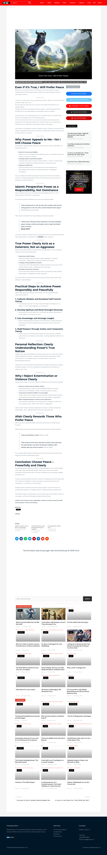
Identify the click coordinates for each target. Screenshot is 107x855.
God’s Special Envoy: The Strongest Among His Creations (38, 527)
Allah (49, 2)
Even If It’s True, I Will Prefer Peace (78, 161)
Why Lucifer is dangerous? (76, 668)
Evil (94, 2)
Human (57, 2)
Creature (72, 2)
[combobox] (48, 598)
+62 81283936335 (84, 837)
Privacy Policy (58, 836)
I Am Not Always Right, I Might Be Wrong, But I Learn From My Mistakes (78, 135)
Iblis (64, 2)
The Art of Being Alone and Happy (79, 716)
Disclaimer (57, 834)
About (100, 2)
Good (89, 2)
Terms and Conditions (60, 829)
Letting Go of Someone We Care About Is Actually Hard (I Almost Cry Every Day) (78, 646)
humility (40, 237)
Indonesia (82, 835)
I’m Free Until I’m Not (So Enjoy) (77, 622)
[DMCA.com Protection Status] (10, 837)
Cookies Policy (58, 832)
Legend (81, 2)
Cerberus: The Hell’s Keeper (25, 782)
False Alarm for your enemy (25, 689)
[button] (17, 538)
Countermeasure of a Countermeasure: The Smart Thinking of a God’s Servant (51, 784)
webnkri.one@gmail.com (86, 839)
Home (42, 2)
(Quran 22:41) (25, 229)
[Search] (29, 2)
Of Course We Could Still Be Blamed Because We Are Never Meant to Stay (78, 691)
